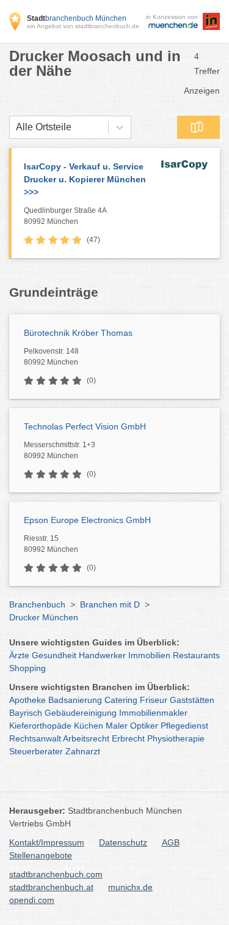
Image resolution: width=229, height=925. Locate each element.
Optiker (144, 725)
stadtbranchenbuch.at (51, 887)
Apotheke (27, 700)
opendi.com (31, 900)
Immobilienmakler (153, 713)
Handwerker (102, 655)
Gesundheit (54, 655)
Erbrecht (128, 738)
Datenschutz (123, 842)
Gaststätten (192, 700)
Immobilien (149, 655)
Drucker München (43, 617)
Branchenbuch (37, 604)
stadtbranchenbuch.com (56, 874)
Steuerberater (36, 751)
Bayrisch (25, 713)
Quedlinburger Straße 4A (65, 216)
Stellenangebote (40, 855)
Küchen (88, 725)
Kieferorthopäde (40, 725)
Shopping (27, 668)
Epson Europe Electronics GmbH (87, 520)
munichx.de (130, 887)
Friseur (153, 700)
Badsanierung (75, 700)
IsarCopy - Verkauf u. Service (85, 179)
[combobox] (16, 127)
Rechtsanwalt (35, 738)
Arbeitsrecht (86, 738)
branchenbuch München (76, 18)
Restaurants (196, 655)
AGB (171, 842)
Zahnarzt (82, 751)
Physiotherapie (176, 738)
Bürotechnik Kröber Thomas (78, 333)
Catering (120, 700)
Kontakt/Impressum (46, 842)
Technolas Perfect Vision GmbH (85, 426)
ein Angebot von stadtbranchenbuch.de (83, 26)
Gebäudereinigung (81, 713)
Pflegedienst (184, 725)
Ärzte (19, 655)
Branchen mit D (110, 604)
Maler (117, 725)
